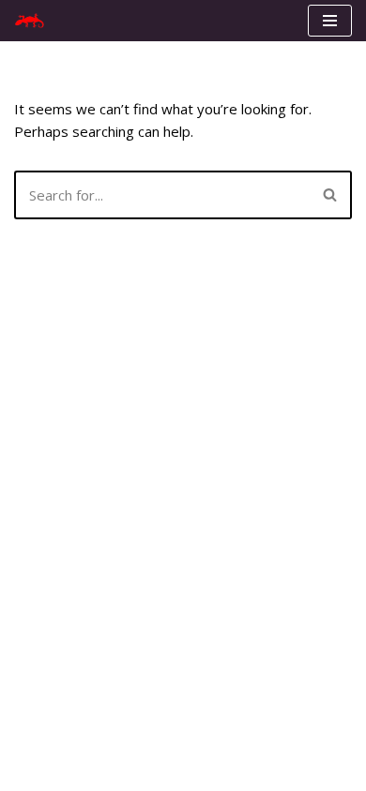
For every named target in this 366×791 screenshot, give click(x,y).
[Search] (331, 195)
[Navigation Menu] (330, 21)
